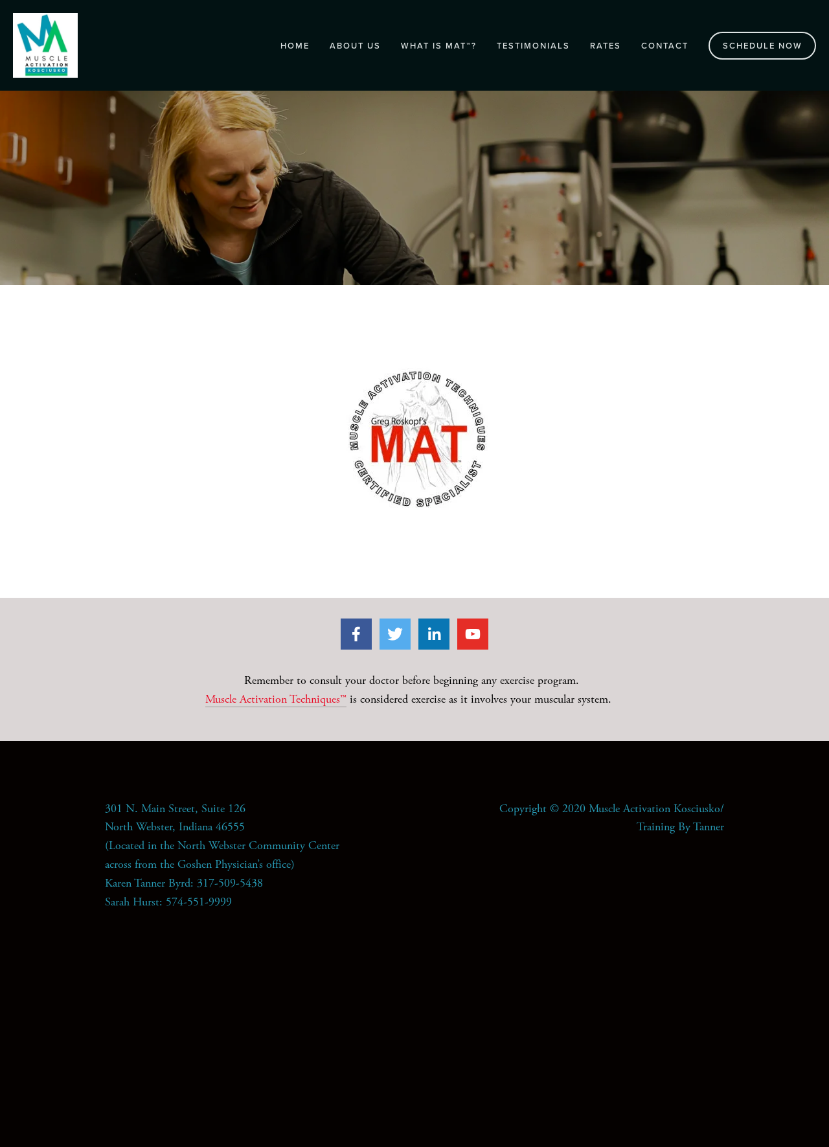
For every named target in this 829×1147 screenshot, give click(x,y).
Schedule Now (762, 45)
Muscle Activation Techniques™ (275, 699)
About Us (355, 45)
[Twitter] (395, 634)
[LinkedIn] (433, 634)
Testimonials (533, 45)
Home (295, 45)
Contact (664, 45)
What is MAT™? (439, 45)
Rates (605, 45)
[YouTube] (472, 634)
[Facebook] (356, 634)
